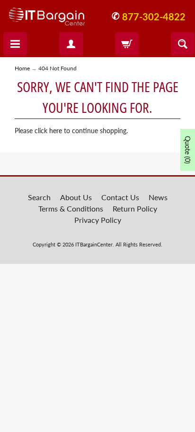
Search (39, 197)
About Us (76, 197)
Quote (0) (188, 150)
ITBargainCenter (94, 244)
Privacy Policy (97, 219)
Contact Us (120, 197)
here (55, 131)
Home (22, 68)
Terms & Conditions (70, 208)
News (158, 197)
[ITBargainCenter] (47, 13)
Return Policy (135, 208)
